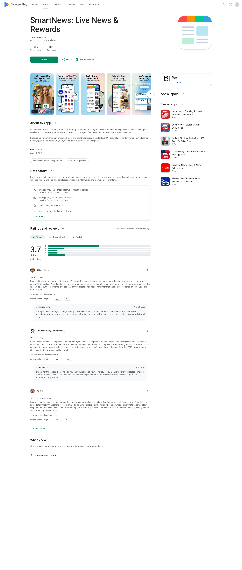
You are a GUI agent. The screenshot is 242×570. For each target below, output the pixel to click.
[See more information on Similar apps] (181, 104)
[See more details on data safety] (39, 216)
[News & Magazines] (77, 161)
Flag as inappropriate (43, 455)
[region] (86, 48)
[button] (42, 94)
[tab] (35, 4)
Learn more (177, 82)
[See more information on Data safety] (51, 170)
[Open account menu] (237, 4)
